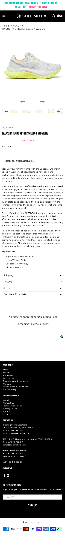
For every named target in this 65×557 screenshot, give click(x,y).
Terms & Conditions (12, 406)
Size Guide (26, 140)
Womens (7, 372)
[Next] (42, 101)
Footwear (8, 375)
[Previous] (22, 101)
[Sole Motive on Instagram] (8, 476)
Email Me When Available (19, 161)
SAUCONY (7, 128)
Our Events (8, 378)
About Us (7, 400)
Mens (5, 370)
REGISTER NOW (38, 7)
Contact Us (8, 403)
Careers (7, 384)
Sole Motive (36, 522)
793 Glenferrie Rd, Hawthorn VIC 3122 (21, 428)
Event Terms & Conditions (15, 387)
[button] (32, 324)
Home (5, 26)
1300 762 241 (16, 431)
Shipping (7, 414)
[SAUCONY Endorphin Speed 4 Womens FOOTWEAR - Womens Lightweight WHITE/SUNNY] (32, 66)
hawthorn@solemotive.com (16, 433)
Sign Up (32, 505)
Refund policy (9, 390)
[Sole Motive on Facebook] (4, 476)
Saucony (17, 26)
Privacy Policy (10, 409)
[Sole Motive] (32, 16)
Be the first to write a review (32, 324)
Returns (7, 411)
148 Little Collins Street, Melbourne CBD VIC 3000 (27, 439)
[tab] (32, 275)
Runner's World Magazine (15, 381)
